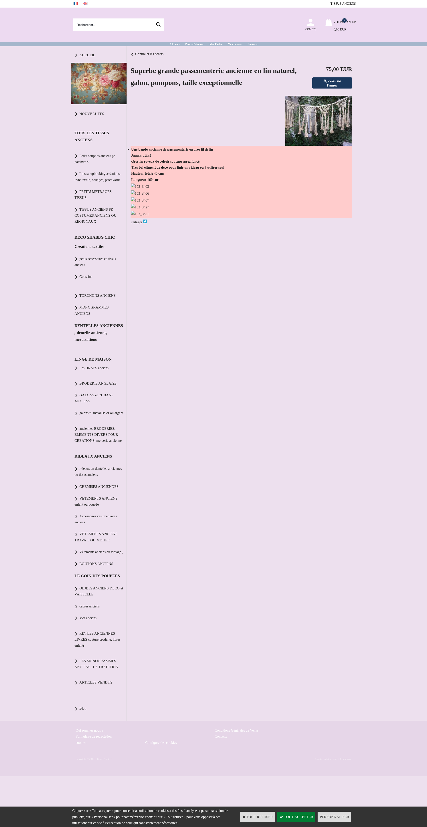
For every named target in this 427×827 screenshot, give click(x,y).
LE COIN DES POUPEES (97, 576)
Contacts (252, 44)
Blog (82, 708)
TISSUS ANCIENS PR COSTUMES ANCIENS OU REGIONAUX (96, 215)
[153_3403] (140, 186)
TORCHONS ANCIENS (97, 295)
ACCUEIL (87, 55)
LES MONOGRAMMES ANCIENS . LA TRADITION (96, 664)
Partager (136, 222)
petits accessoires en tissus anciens (95, 262)
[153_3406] (140, 193)
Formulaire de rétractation (94, 736)
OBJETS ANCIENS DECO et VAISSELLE (99, 591)
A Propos (174, 44)
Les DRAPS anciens (94, 368)
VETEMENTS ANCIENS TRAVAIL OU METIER (96, 537)
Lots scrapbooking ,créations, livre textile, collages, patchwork (98, 177)
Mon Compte (235, 44)
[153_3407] (140, 200)
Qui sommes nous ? (89, 730)
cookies (81, 742)
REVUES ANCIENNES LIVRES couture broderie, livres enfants (97, 639)
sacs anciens (88, 618)
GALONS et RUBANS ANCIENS (94, 398)
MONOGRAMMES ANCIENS (92, 310)
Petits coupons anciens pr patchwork (95, 159)
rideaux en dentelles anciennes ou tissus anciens (98, 471)
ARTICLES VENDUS (95, 682)
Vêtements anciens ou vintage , (101, 552)
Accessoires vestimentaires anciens (96, 519)
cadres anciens (89, 606)
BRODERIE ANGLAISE (98, 383)
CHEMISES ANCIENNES (99, 486)
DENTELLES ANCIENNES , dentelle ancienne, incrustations (99, 332)
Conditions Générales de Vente (236, 730)
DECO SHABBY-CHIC (95, 237)
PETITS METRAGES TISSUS (93, 195)
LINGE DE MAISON (93, 359)
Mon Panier (215, 44)
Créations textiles (89, 246)
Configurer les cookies (161, 742)
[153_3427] (140, 207)
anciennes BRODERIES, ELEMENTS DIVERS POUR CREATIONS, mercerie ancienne (98, 434)
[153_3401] (140, 214)
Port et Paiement (194, 44)
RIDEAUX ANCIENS (93, 456)
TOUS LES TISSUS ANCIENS (92, 136)
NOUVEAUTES (91, 114)
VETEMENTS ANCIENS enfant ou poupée (96, 501)
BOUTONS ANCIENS (96, 564)
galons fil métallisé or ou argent (101, 413)
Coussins (85, 276)
